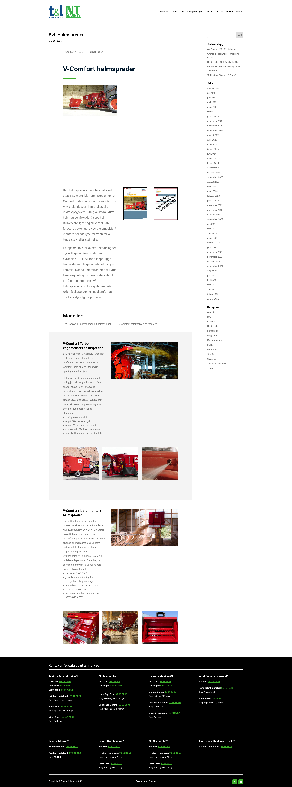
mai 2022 (211, 228)
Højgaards (212, 335)
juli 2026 (211, 93)
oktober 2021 (213, 261)
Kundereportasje (215, 340)
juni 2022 (211, 224)
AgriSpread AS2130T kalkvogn (222, 49)
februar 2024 (213, 158)
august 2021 (213, 271)
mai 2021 (211, 285)
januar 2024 (213, 163)
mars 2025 (212, 144)
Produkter (165, 11)
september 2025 (215, 130)
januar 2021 (213, 299)
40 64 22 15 (170, 692)
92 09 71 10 (121, 694)
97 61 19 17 (114, 746)
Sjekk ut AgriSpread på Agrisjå (221, 75)
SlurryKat (211, 359)
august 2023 (213, 182)
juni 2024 (211, 154)
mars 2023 (212, 191)
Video (210, 368)
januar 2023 (213, 200)
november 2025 (214, 125)
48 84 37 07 (116, 685)
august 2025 (213, 135)
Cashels (211, 321)
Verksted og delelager (191, 11)
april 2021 (212, 289)
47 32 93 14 (72, 746)
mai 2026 (211, 102)
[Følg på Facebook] (234, 781)
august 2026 (213, 88)
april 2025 (212, 140)
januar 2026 (213, 116)
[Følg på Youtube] (240, 781)
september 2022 (215, 219)
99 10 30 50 (75, 696)
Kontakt (239, 11)
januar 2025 (213, 149)
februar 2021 (213, 294)
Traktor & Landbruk (216, 363)
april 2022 (212, 233)
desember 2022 (214, 205)
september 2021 (215, 266)
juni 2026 (211, 97)
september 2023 (215, 177)
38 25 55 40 (226, 746)
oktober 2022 (213, 214)
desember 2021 (214, 252)
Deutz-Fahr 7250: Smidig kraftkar (223, 62)
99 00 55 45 (124, 704)
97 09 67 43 (164, 746)
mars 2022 (212, 238)
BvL (80, 52)
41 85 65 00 (175, 702)
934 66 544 (114, 681)
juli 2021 (211, 275)
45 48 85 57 (174, 713)
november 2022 (214, 210)
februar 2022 (213, 242)
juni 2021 (211, 280)
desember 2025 (214, 121)
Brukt (175, 11)
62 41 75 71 (165, 681)
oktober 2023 (213, 172)
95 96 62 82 (67, 689)
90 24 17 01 (65, 681)
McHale (211, 345)
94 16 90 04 (66, 685)
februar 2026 (213, 111)
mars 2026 (212, 107)
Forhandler (212, 331)
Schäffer (211, 354)
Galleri (229, 11)
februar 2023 (213, 196)
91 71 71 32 (214, 681)
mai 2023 (211, 186)
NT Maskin (212, 349)
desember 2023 (214, 168)
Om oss (219, 11)
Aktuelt (209, 11)
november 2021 (214, 257)
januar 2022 (213, 247)
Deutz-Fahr (212, 326)
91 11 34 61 (66, 706)
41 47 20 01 (68, 717)
